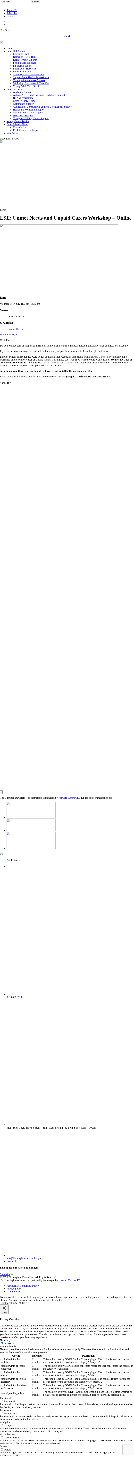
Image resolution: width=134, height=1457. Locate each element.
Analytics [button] (5, 1422)
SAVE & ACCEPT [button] (10, 1455)
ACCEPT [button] (23, 1303)
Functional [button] (5, 1398)
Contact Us (12, 1261)
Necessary (9, 1343)
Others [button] (3, 1446)
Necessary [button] (5, 1340)
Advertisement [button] (7, 1434)
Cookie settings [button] (9, 1303)
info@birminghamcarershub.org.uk (25, 1258)
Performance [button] (6, 1410)
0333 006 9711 (14, 997)
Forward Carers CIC (69, 797)
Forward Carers (15, 329)
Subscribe (5, 1274)
